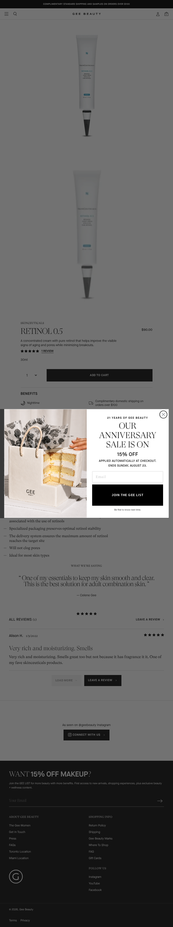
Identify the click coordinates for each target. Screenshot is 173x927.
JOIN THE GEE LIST (127, 495)
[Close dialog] (163, 414)
